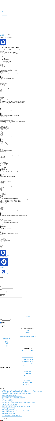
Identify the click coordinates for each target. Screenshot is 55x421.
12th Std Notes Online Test (27, 384)
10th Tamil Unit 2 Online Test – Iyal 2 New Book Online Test (9, 405)
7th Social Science (27, 373)
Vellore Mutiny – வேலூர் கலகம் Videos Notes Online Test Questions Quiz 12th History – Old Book (14, 392)
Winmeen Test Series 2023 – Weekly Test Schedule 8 (8, 408)
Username (1, 319)
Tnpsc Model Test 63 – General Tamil (6, 403)
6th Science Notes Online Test (27, 350)
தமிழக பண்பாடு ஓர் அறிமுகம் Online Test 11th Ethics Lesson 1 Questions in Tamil (12, 416)
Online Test (3, 34)
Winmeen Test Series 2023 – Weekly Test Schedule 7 (8, 409)
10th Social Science (27, 380)
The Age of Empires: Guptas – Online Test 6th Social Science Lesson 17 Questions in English (13, 397)
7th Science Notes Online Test (27, 352)
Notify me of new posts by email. (5, 292)
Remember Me (3, 322)
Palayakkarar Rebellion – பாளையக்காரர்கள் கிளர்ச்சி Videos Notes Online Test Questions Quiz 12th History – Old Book (16, 393)
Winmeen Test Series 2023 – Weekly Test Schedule (8, 414)
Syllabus (7, 345)
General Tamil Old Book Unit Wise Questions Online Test (9, 395)
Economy (6, 341)
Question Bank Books (4, 15)
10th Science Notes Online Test (27, 359)
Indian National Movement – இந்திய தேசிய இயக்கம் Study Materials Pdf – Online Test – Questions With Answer (16, 406)
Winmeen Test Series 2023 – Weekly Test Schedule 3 (8, 412)
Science (27, 330)
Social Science (27, 332)
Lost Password (3, 325)
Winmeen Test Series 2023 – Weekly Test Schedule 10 (8, 407)
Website (1, 289)
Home (2, 11)
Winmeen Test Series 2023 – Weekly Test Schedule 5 (8, 411)
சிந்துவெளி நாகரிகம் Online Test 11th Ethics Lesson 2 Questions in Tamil (11, 415)
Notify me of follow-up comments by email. (6, 291)
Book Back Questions (27, 334)
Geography (6, 34)
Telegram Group (28, 316)
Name (1, 286)
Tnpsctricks (7, 255)
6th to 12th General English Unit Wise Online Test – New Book (9, 399)
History (7, 343)
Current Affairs (7, 340)
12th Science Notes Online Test (27, 363)
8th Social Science (27, 375)
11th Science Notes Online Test (27, 361)
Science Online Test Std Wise (28, 365)
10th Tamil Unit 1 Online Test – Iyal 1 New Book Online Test (9, 404)
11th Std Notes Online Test (27, 382)
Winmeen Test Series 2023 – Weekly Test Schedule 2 (8, 413)
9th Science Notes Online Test (27, 357)
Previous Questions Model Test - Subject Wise (27, 336)
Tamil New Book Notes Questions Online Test (7, 400)
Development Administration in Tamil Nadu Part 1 (8, 401)
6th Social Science (27, 371)
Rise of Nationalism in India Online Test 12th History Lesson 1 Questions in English (12, 396)
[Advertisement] (26, 28)
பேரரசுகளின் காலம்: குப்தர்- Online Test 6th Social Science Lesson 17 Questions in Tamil (12, 398)
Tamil (6, 346)
